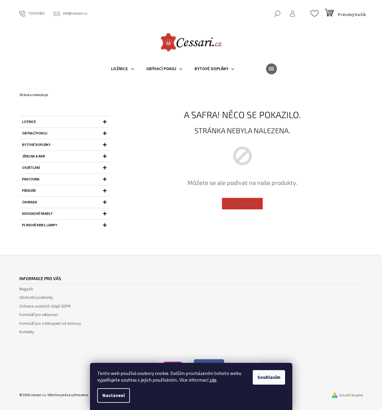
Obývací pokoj (34, 133)
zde (213, 380)
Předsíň (29, 190)
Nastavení (113, 395)
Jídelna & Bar (33, 156)
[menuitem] (122, 68)
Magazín (26, 289)
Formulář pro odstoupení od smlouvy (50, 323)
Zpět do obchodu (242, 204)
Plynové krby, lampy (39, 225)
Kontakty (26, 332)
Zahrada (29, 202)
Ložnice (29, 121)
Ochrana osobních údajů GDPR (45, 306)
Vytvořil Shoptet (351, 395)
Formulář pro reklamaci (38, 315)
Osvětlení (31, 167)
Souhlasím (269, 377)
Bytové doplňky (36, 144)
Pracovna (31, 179)
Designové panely (37, 213)
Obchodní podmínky (36, 297)
